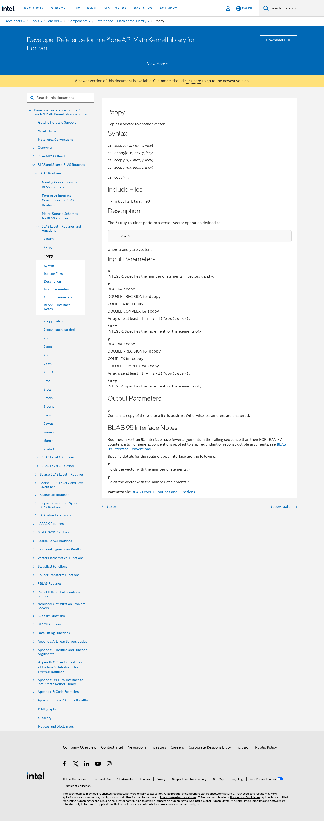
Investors (158, 747)
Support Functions (51, 616)
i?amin (48, 440)
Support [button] (59, 8)
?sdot (48, 347)
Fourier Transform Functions (58, 575)
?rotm (48, 398)
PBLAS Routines (50, 584)
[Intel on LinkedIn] (87, 764)
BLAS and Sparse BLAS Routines (61, 165)
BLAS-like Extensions (55, 515)
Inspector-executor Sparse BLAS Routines (59, 505)
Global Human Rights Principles (223, 800)
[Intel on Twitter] (75, 764)
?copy (48, 256)
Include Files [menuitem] (53, 273)
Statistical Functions (52, 566)
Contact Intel (112, 747)
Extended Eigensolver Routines (61, 549)
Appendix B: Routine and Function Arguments (62, 652)
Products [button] (34, 8)
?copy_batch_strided (59, 329)
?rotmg (49, 406)
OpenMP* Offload (51, 156)
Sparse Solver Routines (55, 541)
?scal (47, 415)
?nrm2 (48, 372)
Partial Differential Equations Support (59, 594)
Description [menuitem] (52, 281)
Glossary (44, 718)
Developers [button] (114, 8)
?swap (48, 423)
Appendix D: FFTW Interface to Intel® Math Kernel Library (60, 682)
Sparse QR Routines (54, 495)
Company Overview (79, 747)
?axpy (48, 247)
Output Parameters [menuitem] (58, 297)
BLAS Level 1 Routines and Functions (61, 228)
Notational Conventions (55, 139)
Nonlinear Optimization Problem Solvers (61, 606)
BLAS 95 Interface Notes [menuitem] (57, 307)
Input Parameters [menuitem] (57, 289)
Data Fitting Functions (54, 633)
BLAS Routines (50, 173)
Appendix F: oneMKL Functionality (63, 700)
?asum (49, 239)
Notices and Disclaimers (56, 726)
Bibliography (47, 709)
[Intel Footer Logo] (36, 775)
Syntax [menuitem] (49, 266)
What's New (47, 131)
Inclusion (243, 747)
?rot (47, 381)
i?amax (49, 432)
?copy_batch (53, 321)
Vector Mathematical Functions (60, 558)
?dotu (48, 364)
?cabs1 (49, 449)
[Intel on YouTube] (98, 764)
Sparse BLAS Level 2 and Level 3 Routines (62, 485)
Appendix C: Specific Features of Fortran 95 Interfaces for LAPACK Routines (60, 667)
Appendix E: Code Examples (58, 692)
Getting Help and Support (57, 122)
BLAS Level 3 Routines (58, 466)
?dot (47, 338)
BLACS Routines (50, 624)
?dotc (48, 355)
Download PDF (278, 40)
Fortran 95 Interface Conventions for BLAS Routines (58, 200)
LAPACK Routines (51, 524)
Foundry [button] (168, 8)
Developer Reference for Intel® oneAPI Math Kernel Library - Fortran (61, 112)
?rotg (48, 389)
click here (193, 81)
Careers (177, 747)
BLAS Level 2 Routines (58, 457)
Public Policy (266, 747)
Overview (45, 148)
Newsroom (137, 747)
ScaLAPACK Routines (53, 532)
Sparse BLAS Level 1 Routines (62, 474)
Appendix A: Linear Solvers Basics (62, 641)
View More (156, 63)
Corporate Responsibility (210, 747)
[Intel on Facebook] (64, 764)
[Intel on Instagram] (109, 764)
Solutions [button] (86, 8)
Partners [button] (143, 8)
